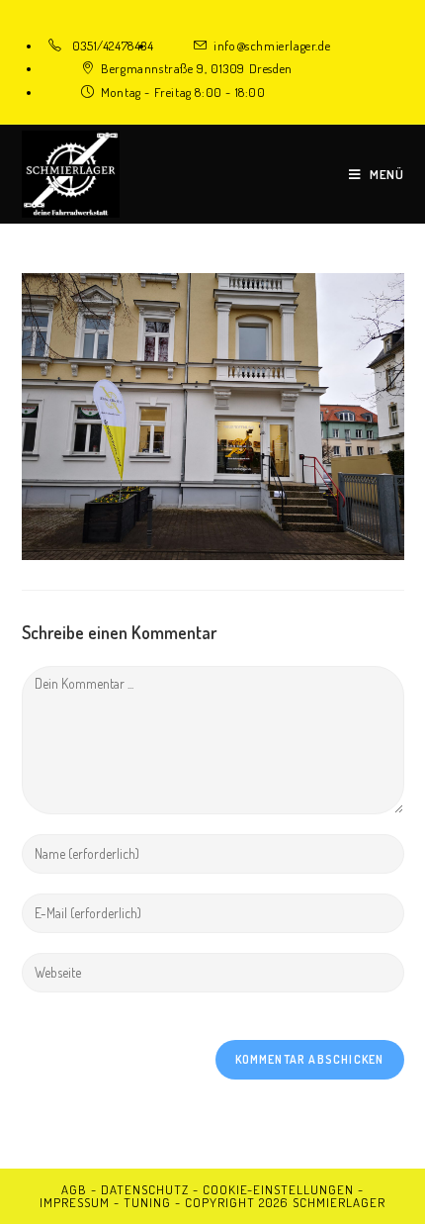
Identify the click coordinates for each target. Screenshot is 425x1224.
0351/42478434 (113, 45)
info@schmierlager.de (271, 45)
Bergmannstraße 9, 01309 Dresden (197, 68)
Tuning (147, 1202)
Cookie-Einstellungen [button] (278, 1189)
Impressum (75, 1202)
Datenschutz (145, 1189)
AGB (74, 1189)
